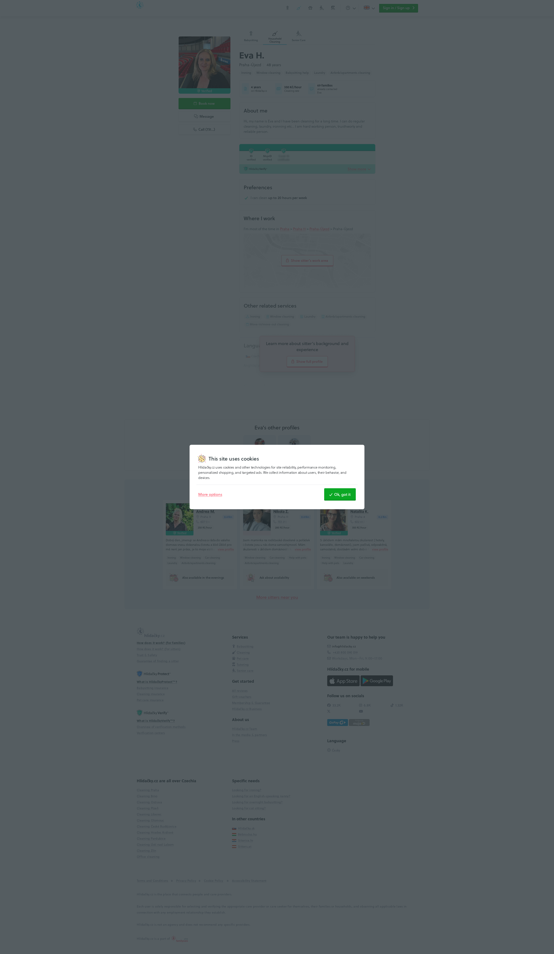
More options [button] (210, 494)
